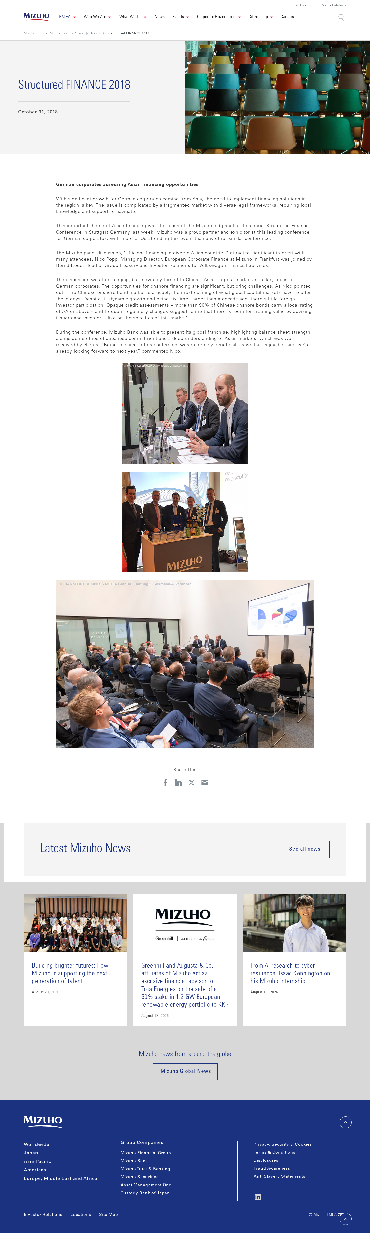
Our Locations (304, 5)
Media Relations (334, 5)
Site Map (108, 1215)
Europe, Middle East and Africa (60, 1179)
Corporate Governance (216, 17)
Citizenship (258, 17)
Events (178, 17)
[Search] (341, 17)
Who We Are (95, 17)
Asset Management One (146, 1185)
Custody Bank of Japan (145, 1193)
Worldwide (36, 1145)
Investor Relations (43, 1215)
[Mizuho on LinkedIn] (258, 1197)
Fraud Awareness (272, 1169)
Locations (80, 1215)
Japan (31, 1153)
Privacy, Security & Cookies (283, 1145)
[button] (67, 17)
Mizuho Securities (140, 1177)
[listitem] (95, 33)
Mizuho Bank (134, 1161)
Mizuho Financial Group (146, 1153)
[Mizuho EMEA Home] (37, 17)
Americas (35, 1170)
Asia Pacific (37, 1162)
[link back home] (44, 1122)
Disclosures (266, 1161)
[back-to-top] (346, 1219)
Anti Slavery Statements (279, 1177)
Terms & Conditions (274, 1153)
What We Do (130, 17)
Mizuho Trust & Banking (145, 1169)
